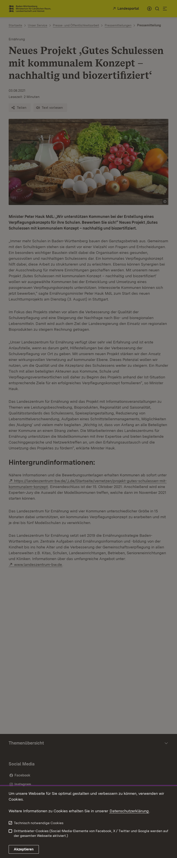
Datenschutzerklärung (129, 811)
